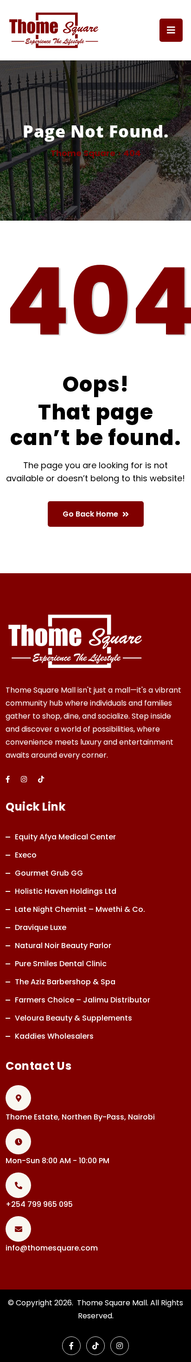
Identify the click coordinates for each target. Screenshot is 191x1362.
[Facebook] (71, 1345)
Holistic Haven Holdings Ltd (65, 891)
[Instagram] (24, 779)
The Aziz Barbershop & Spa (65, 981)
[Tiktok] (41, 779)
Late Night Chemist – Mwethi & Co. (80, 909)
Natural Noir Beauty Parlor (63, 945)
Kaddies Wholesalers (54, 1036)
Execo (26, 855)
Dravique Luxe (40, 927)
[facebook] (8, 779)
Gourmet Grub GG (49, 873)
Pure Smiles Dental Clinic (61, 963)
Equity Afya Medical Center (65, 837)
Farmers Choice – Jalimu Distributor (82, 1000)
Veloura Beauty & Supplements (73, 1018)
